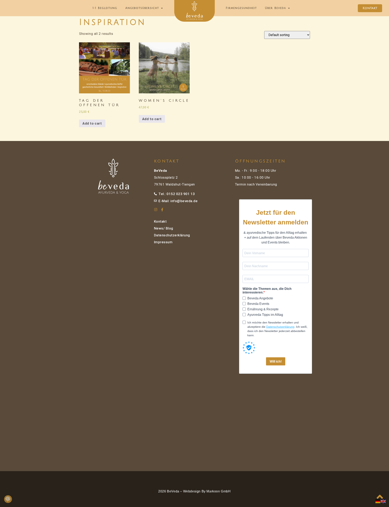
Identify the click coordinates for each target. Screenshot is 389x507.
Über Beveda (275, 8)
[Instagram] (155, 209)
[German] (378, 501)
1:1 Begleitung (105, 8)
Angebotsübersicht (142, 8)
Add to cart (92, 123)
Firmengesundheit (241, 8)
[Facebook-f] (162, 209)
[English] (383, 501)
